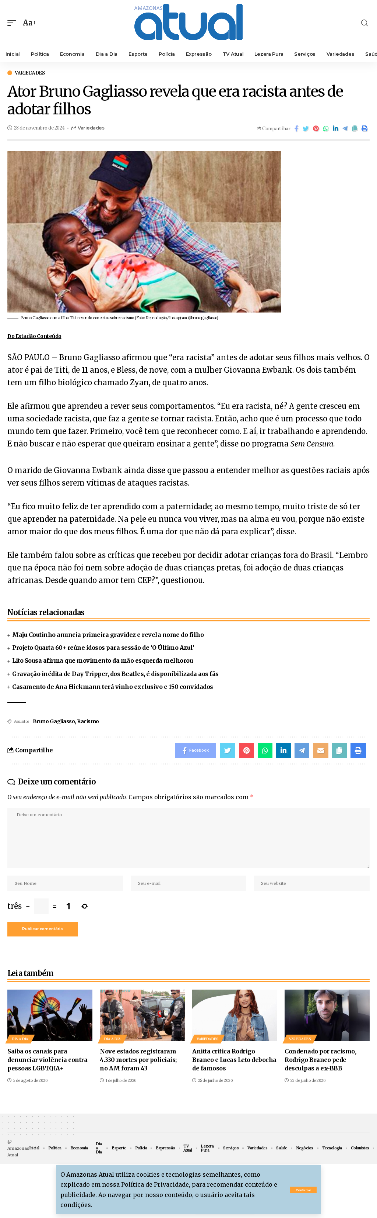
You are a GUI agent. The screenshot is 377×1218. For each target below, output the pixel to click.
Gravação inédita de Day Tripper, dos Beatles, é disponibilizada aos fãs (115, 673)
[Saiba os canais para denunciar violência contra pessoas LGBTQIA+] (49, 1015)
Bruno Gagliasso (54, 721)
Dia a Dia (20, 1038)
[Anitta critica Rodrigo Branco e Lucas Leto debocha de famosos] (234, 1015)
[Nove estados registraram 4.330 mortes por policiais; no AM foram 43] (142, 1015)
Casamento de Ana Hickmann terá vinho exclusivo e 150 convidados (112, 686)
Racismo (88, 721)
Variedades (30, 72)
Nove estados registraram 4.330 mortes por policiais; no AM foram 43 (138, 1060)
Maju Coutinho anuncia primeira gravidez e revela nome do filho (108, 634)
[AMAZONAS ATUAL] (188, 23)
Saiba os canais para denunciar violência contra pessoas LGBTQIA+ (47, 1060)
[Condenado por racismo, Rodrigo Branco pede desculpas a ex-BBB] (327, 1015)
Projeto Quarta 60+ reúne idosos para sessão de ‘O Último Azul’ (103, 647)
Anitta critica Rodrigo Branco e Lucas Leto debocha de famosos (234, 1060)
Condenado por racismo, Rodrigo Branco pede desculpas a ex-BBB (320, 1060)
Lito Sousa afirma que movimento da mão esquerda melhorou (102, 660)
